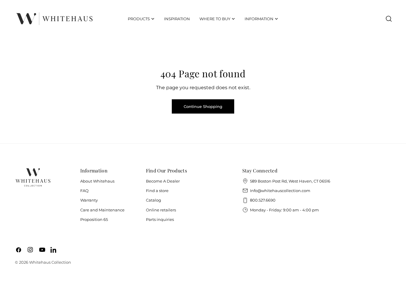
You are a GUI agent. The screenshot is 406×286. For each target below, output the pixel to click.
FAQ (84, 190)
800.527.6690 (263, 200)
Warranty (89, 200)
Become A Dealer (163, 181)
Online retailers (161, 210)
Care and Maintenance (102, 210)
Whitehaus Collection (50, 262)
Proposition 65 (94, 219)
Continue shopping (203, 106)
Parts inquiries (160, 219)
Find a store (157, 190)
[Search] (389, 19)
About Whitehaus (97, 181)
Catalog (153, 200)
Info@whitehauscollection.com (280, 190)
